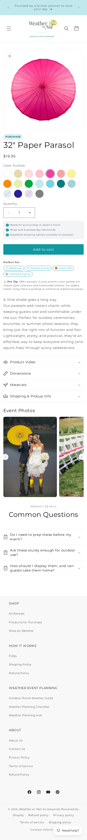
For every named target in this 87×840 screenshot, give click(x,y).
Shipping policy (60, 822)
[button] (9, 28)
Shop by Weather (21, 630)
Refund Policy (19, 673)
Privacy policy (63, 815)
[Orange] (7, 184)
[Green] (29, 184)
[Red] (61, 174)
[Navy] (18, 194)
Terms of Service (21, 766)
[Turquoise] (72, 184)
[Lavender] (29, 194)
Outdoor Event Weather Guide (31, 698)
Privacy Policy (19, 757)
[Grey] (39, 194)
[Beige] (18, 174)
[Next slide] (82, 457)
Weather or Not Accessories (39, 809)
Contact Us (17, 749)
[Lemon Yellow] (72, 174)
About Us (16, 740)
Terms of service (32, 822)
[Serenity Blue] (7, 194)
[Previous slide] (5, 457)
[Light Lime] (18, 184)
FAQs (13, 656)
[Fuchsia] (50, 174)
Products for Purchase (25, 622)
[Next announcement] (79, 7)
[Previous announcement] (8, 7)
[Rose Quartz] (29, 174)
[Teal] (61, 184)
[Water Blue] (50, 184)
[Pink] (39, 174)
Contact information (45, 829)
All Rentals (17, 613)
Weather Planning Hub (25, 715)
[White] (7, 174)
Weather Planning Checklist (29, 706)
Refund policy (38, 815)
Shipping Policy (20, 664)
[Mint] (39, 184)
